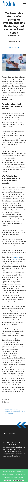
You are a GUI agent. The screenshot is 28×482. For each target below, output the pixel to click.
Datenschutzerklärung (18, 480)
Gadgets (6, 399)
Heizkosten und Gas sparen (15, 416)
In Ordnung (7, 480)
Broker (6, 402)
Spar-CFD (15, 259)
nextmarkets (15, 257)
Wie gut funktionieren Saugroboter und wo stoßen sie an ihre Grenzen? (15, 411)
